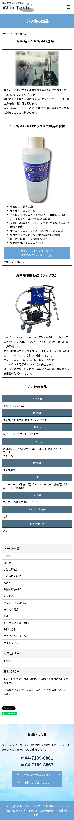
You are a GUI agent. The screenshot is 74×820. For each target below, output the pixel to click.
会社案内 (9, 563)
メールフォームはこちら (37, 774)
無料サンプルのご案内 (16, 623)
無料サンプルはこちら (37, 782)
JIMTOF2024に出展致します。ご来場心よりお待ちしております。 (36, 681)
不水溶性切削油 (12, 576)
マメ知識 (9, 596)
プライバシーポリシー (16, 636)
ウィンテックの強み (15, 603)
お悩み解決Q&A (12, 589)
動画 (6, 616)
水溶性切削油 (11, 569)
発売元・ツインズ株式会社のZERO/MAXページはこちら (37, 253)
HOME (5, 33)
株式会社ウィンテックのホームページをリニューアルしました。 (36, 691)
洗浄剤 (7, 583)
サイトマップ (11, 643)
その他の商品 (11, 609)
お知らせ (9, 661)
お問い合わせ (11, 629)
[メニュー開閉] (68, 7)
